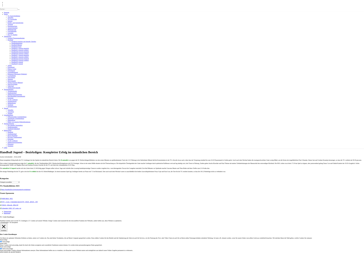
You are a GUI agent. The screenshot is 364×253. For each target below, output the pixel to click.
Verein (6, 14)
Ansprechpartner (13, 28)
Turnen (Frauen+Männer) (15, 82)
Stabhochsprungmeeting (15, 94)
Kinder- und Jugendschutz (15, 23)
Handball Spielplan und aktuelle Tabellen (23, 41)
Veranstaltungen (8, 89)
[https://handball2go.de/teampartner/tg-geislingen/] (15, 189)
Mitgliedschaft (12, 29)
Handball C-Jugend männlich (20, 55)
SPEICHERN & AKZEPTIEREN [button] (10, 252)
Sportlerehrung (12, 101)
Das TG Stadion (12, 35)
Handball (10, 40)
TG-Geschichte (12, 19)
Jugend (6, 108)
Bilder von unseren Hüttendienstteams (19, 122)
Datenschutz (7, 211)
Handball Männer (16, 45)
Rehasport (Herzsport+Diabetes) (17, 74)
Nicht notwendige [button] (5, 247)
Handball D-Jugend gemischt (20, 58)
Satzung (10, 21)
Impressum (7, 213)
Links (5, 147)
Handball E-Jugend (17, 62)
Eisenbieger (11, 67)
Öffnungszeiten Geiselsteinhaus (17, 117)
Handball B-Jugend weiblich (20, 53)
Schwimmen (11, 77)
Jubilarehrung (12, 103)
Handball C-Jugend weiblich (20, 57)
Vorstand (10, 24)
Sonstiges (10, 146)
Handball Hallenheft (14, 129)
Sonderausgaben (12, 127)
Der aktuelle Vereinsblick (15, 125)
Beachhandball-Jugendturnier (16, 96)
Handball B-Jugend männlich (20, 52)
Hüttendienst (11, 120)
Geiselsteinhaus (8, 115)
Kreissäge (10, 98)
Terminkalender (12, 91)
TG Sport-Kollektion (14, 16)
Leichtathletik (12, 76)
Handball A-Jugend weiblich (20, 50)
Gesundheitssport (13, 72)
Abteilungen (7, 36)
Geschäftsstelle (12, 31)
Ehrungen (10, 144)
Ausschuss (11, 111)
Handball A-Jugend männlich (20, 48)
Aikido (10, 65)
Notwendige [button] (3, 240)
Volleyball (11, 86)
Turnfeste (10, 105)
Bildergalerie (7, 130)
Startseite (6, 12)
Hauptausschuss (12, 26)
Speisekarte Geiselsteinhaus (16, 118)
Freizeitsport (11, 70)
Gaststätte (10, 33)
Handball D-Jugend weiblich (20, 60)
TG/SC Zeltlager (13, 100)
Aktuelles (10, 17)
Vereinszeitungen (9, 123)
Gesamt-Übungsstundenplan (16, 38)
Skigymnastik (12, 81)
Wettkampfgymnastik (14, 88)
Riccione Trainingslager (15, 137)
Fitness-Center (12, 69)
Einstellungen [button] (4, 222)
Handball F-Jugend (17, 64)
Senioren (10, 79)
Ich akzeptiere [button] (14, 222)
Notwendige (6, 241)
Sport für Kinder (12, 84)
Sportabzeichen (12, 106)
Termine (10, 113)
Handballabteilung (16, 43)
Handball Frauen (16, 47)
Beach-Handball (12, 135)
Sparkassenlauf (12, 93)
